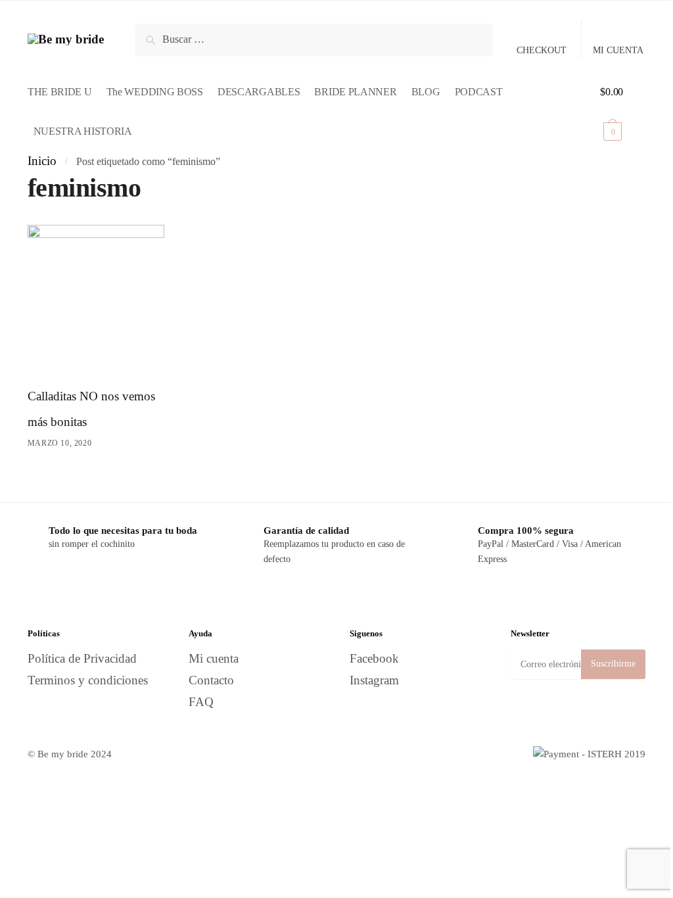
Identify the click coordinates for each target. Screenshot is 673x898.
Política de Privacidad (82, 658)
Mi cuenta (214, 658)
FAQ (201, 702)
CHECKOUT (542, 50)
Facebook (374, 658)
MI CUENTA (618, 50)
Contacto (211, 680)
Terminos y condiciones (88, 680)
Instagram (374, 680)
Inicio (42, 161)
